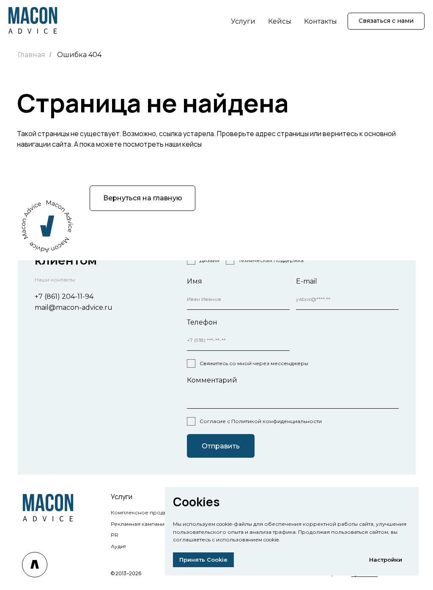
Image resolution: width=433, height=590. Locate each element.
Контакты (320, 21)
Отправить (221, 446)
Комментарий (212, 380)
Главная (31, 55)
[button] (386, 21)
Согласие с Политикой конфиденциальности (261, 421)
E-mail (306, 281)
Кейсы (279, 21)
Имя (194, 281)
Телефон (202, 322)
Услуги (243, 21)
